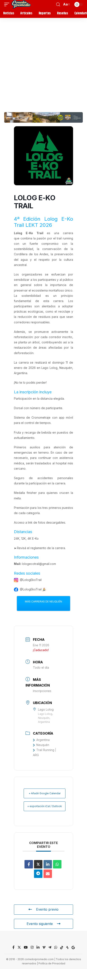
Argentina (43, 740)
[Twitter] (19, 948)
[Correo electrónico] (48, 874)
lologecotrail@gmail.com (39, 564)
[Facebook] (13, 948)
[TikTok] (62, 947)
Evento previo (47, 909)
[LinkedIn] (48, 864)
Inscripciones (42, 691)
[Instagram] (32, 948)
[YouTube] (25, 948)
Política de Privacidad (51, 963)
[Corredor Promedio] (21, 4)
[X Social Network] (38, 864)
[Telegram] (50, 948)
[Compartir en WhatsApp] (57, 864)
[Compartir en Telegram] (38, 874)
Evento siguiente (40, 924)
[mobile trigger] (7, 4)
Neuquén (42, 745)
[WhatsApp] (56, 948)
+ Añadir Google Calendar (45, 793)
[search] (58, 4)
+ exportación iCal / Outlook (44, 806)
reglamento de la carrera (47, 548)
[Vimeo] (44, 948)
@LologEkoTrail (31, 580)
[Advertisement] (43, 63)
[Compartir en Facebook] (28, 864)
